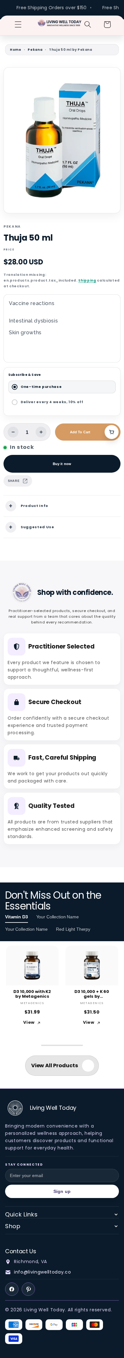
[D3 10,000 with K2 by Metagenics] (32, 965)
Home (15, 50)
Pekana (35, 50)
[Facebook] (11, 1289)
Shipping (87, 280)
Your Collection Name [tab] (57, 916)
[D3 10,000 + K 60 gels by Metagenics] (91, 965)
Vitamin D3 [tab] (16, 916)
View (29, 1022)
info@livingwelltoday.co (42, 1272)
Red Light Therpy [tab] (73, 929)
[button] (18, 24)
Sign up (62, 1191)
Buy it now (62, 464)
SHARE (13, 481)
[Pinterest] (28, 1289)
